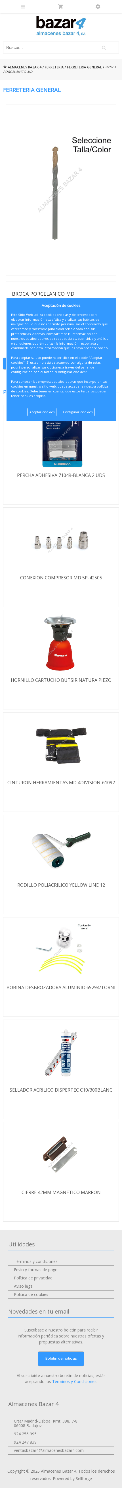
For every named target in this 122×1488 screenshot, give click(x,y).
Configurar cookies (77, 412)
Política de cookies (31, 1294)
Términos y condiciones (36, 1261)
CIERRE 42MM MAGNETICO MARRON (61, 1192)
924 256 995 (25, 1433)
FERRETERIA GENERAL (84, 67)
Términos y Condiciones (74, 1381)
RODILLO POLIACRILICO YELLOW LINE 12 (61, 885)
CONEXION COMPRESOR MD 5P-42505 (61, 578)
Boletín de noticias (61, 1358)
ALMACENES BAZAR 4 (24, 67)
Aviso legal (23, 1286)
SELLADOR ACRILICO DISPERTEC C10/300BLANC (61, 1090)
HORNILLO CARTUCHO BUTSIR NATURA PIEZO (61, 680)
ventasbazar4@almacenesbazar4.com (49, 1450)
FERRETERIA (54, 67)
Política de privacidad (33, 1278)
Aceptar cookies (42, 412)
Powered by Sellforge (72, 1478)
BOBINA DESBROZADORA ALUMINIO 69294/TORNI (61, 987)
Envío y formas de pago (36, 1269)
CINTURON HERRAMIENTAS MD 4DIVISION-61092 (61, 782)
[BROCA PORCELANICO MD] (61, 189)
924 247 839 (25, 1442)
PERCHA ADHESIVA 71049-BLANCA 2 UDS (61, 475)
